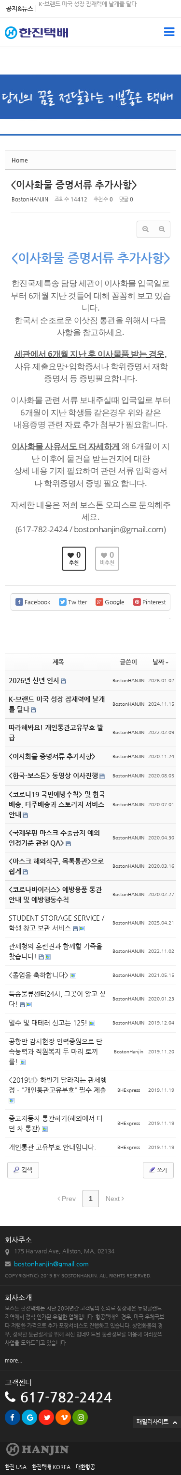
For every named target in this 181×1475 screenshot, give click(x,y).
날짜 (158, 661)
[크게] (145, 229)
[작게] (161, 229)
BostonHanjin (128, 1051)
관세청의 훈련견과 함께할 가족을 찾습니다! (90, 15)
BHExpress (128, 1090)
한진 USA (16, 1467)
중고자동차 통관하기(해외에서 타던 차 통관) (56, 1123)
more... (13, 1360)
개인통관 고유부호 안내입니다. (52, 1147)
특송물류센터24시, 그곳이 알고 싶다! (57, 999)
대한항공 (85, 1467)
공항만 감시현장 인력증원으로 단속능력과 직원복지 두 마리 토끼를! (55, 1051)
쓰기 (161, 1170)
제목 (58, 661)
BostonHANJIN (30, 199)
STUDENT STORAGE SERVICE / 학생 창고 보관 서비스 (56, 923)
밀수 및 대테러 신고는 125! (49, 1022)
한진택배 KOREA (51, 1467)
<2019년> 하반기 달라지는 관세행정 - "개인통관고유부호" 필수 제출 (58, 1085)
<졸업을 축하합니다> (39, 975)
